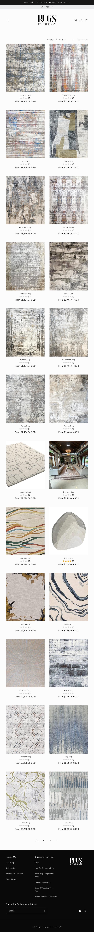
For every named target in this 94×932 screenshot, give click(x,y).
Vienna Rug (25, 360)
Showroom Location (14, 874)
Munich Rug (68, 227)
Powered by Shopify (55, 927)
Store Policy (11, 879)
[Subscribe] (44, 911)
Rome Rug (25, 426)
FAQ (37, 863)
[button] (7, 20)
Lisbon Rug (25, 161)
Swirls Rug (68, 624)
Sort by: (50, 40)
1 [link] (37, 840)
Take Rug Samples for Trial (44, 875)
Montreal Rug (25, 95)
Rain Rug (69, 823)
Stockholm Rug (68, 95)
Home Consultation (43, 882)
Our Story (10, 863)
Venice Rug (69, 294)
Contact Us (10, 868)
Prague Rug (69, 426)
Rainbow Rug (25, 558)
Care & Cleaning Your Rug (44, 889)
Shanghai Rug (25, 227)
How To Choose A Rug (44, 868)
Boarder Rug (68, 492)
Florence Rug (25, 294)
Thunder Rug (25, 624)
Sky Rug (68, 757)
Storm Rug (68, 690)
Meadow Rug (25, 492)
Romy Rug (25, 823)
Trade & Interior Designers (46, 896)
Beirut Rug (68, 161)
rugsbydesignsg (43, 927)
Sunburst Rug (25, 690)
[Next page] (57, 840)
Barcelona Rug (68, 360)
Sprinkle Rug (25, 757)
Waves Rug (68, 558)
